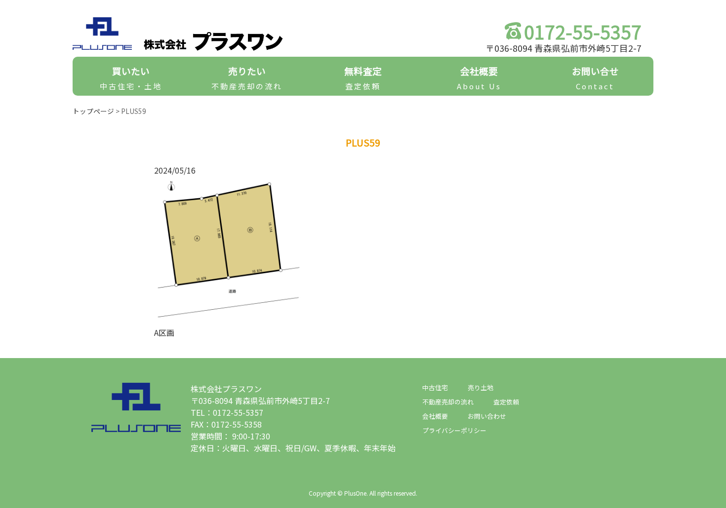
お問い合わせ (487, 416)
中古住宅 (435, 387)
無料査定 (363, 77)
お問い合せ (595, 77)
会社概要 (479, 77)
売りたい (246, 77)
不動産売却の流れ (448, 401)
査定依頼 (506, 401)
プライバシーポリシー (454, 430)
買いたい (131, 77)
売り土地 (480, 387)
